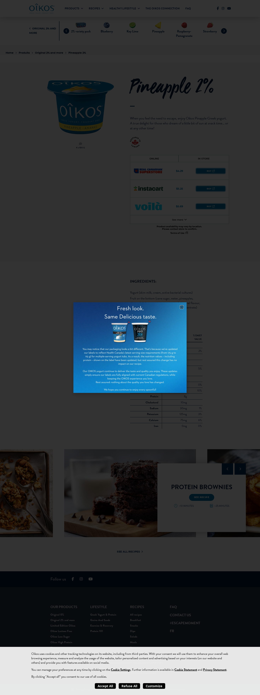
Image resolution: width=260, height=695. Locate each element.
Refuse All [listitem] (129, 686)
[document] (130, 347)
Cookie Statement (185, 669)
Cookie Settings (121, 669)
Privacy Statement (214, 669)
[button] (181, 307)
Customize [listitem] (154, 686)
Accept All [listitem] (105, 686)
